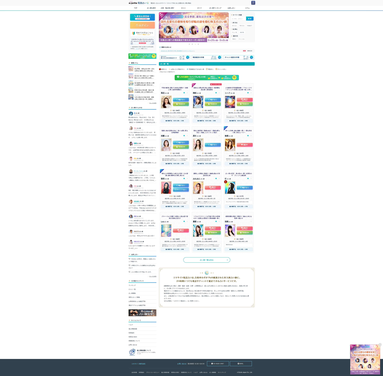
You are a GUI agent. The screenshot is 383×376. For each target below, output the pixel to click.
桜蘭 (163, 136)
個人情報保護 (133, 329)
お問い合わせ (133, 345)
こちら (136, 48)
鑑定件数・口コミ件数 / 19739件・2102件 (239, 112)
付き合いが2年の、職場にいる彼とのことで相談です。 (142, 260)
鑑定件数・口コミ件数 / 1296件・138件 (238, 155)
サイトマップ (222, 372)
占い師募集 (132, 293)
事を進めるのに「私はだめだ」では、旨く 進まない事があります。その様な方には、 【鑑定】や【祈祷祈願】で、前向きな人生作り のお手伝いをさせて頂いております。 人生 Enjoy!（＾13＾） (142, 120)
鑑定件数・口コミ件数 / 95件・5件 (206, 198)
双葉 (135, 186)
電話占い (234, 39)
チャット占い (242, 39)
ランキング (132, 285)
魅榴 (227, 136)
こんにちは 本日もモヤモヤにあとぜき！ (141, 236)
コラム (247, 8)
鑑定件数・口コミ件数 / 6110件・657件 (175, 155)
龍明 (163, 179)
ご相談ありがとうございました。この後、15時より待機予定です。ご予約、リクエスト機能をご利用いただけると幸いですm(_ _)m (141, 178)
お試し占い (231, 8)
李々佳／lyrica (138, 171)
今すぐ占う (234, 25)
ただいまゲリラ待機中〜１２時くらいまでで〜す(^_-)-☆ (141, 247)
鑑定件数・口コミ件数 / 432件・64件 (239, 241)
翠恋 (163, 93)
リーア (227, 93)
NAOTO (136, 231)
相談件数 (242, 32)
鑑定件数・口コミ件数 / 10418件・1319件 (207, 112)
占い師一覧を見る (207, 260)
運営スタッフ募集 (134, 297)
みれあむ (137, 201)
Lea (162, 222)
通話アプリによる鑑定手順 (137, 305)
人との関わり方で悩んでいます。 (141, 272)
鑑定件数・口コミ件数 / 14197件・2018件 (175, 241)
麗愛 (195, 222)
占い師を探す (151, 8)
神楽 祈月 (137, 241)
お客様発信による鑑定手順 (137, 301)
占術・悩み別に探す (167, 8)
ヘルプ (131, 325)
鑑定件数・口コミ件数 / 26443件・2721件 (207, 241)
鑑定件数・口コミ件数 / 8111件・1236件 (175, 198)
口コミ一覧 (132, 289)
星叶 (195, 136)
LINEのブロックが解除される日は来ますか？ (142, 266)
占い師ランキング (215, 8)
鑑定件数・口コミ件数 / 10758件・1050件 (207, 155)
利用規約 (131, 333)
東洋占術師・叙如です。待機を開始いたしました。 (142, 164)
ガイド (199, 8)
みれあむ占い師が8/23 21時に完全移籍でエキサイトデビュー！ (178, 51)
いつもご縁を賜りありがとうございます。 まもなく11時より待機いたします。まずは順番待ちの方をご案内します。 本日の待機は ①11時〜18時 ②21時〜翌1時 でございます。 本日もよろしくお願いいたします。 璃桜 (142, 223)
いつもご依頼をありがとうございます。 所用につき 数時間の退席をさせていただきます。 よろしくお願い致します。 (142, 134)
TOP (135, 8)
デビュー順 (234, 32)
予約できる (241, 25)
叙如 (135, 158)
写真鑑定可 (249, 25)
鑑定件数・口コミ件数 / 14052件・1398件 (175, 112)
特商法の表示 (133, 337)
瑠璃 (135, 143)
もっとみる (152, 103)
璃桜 (135, 216)
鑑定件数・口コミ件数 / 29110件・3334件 (239, 198)
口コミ (183, 8)
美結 (135, 128)
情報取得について (134, 341)
